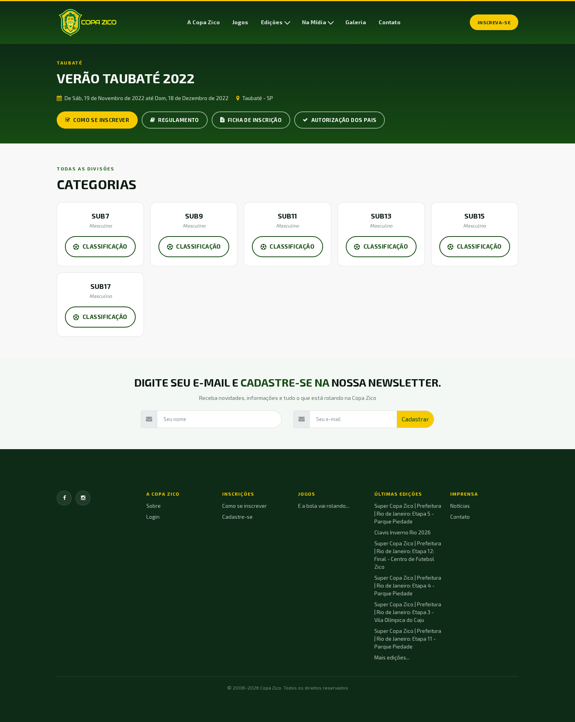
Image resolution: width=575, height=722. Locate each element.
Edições (272, 22)
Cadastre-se (237, 517)
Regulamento (178, 120)
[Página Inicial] (87, 22)
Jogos (240, 22)
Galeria (355, 22)
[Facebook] (64, 498)
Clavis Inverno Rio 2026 (402, 532)
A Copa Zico (203, 22)
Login (153, 517)
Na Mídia (314, 22)
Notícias (460, 506)
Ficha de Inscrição (255, 120)
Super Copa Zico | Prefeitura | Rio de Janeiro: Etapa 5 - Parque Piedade (407, 514)
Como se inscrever (101, 120)
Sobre (153, 506)
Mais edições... (392, 657)
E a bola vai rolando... (323, 506)
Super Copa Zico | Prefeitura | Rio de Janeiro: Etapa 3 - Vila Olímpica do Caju (407, 612)
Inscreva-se (494, 22)
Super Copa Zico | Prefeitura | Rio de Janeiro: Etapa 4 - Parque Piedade (407, 586)
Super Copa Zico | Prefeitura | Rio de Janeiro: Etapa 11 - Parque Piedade (407, 639)
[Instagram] (82, 498)
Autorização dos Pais (344, 120)
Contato (390, 22)
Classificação (105, 246)
